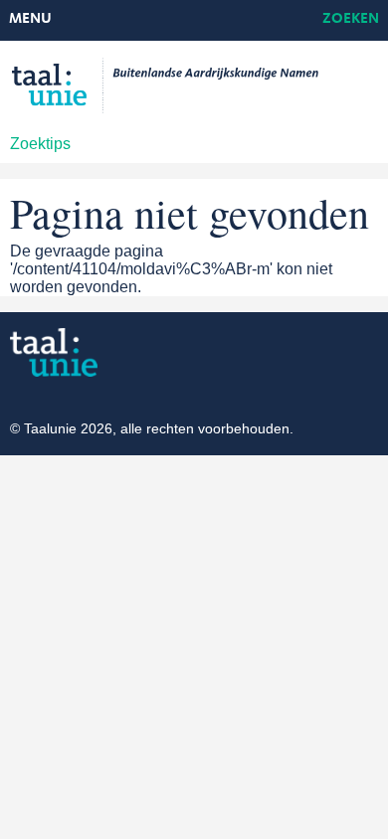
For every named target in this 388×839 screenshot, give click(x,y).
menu (30, 19)
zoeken (350, 19)
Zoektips (40, 143)
